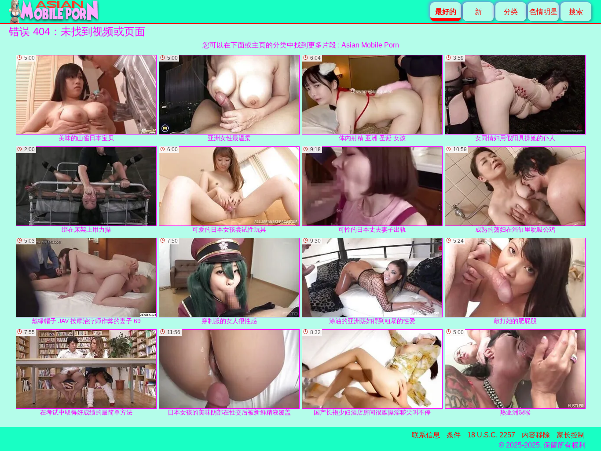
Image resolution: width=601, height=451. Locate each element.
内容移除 (536, 435)
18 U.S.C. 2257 (491, 435)
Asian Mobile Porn (370, 45)
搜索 (576, 11)
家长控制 (571, 435)
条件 (454, 435)
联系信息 (426, 435)
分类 (511, 11)
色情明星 (543, 11)
